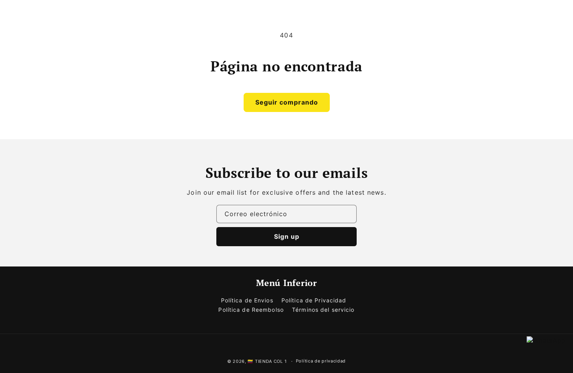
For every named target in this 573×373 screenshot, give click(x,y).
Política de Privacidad (314, 300)
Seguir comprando (286, 102)
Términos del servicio (323, 309)
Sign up (286, 236)
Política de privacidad (321, 361)
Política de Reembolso (251, 309)
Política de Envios (247, 300)
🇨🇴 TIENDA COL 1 (267, 361)
